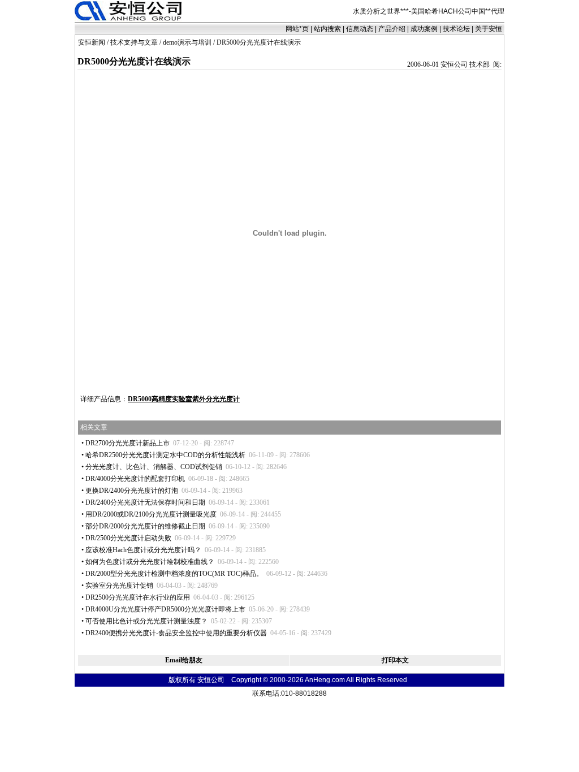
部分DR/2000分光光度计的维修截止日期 (145, 526)
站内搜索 (327, 29)
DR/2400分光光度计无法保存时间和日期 (145, 502)
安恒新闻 (91, 42)
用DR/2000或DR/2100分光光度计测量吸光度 (151, 514)
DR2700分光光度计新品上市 (127, 443)
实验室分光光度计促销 (119, 585)
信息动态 (359, 29)
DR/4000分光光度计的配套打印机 (135, 479)
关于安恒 (488, 29)
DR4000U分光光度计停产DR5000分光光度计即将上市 (165, 609)
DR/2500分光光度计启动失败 (128, 538)
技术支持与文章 (134, 42)
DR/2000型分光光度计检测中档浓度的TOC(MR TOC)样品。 (174, 574)
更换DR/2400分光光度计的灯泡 (131, 491)
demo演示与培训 (187, 42)
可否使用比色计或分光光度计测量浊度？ (146, 621)
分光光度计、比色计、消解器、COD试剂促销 (153, 467)
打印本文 (395, 660)
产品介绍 (391, 29)
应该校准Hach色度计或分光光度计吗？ (143, 550)
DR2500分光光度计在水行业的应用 (137, 597)
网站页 (297, 29)
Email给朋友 (183, 660)
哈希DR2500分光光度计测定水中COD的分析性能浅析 (165, 455)
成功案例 (424, 29)
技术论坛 (456, 29)
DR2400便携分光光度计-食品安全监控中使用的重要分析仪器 (176, 633)
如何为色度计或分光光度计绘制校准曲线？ (149, 562)
